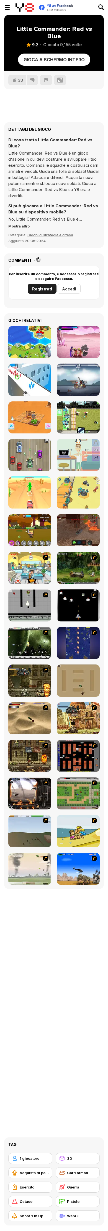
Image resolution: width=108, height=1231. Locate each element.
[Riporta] (46, 80)
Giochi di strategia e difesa (50, 235)
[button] (19, 226)
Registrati (42, 289)
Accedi (69, 289)
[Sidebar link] (7, 7)
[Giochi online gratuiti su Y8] (25, 7)
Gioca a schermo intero (54, 59)
